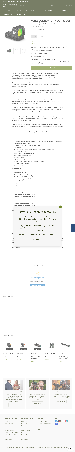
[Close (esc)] (59, 206)
